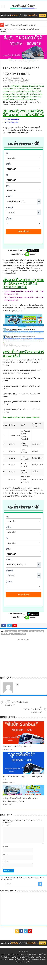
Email (5, 854)
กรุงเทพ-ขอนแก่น (11, 631)
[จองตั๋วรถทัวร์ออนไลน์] (23, 6)
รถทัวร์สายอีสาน (24, 80)
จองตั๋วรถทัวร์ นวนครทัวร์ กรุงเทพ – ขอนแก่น (20, 25)
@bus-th (32, 254)
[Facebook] (21, 931)
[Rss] (17, 931)
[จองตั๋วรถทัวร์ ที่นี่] (23, 15)
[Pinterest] (30, 931)
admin (7, 78)
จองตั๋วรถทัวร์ (23, 631)
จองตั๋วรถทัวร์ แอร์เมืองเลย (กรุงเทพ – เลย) (32, 709)
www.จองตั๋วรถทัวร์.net (26, 496)
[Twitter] (26, 931)
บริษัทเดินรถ (15, 80)
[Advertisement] (23, 657)
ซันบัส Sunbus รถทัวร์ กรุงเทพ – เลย (17, 746)
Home (4, 29)
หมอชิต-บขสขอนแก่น (18, 634)
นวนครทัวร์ (11, 29)
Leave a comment (10, 82)
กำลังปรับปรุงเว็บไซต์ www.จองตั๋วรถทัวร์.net (16, 702)
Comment (7, 825)
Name (5, 847)
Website (5, 862)
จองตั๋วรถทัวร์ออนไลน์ (36, 631)
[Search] (40, 884)
